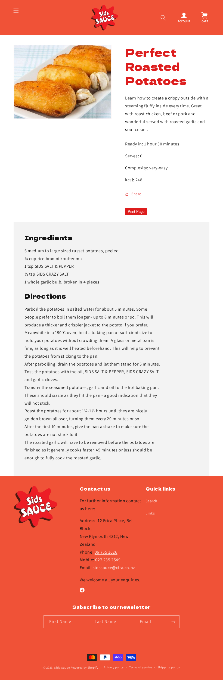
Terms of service (140, 667)
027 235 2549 (107, 560)
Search (151, 500)
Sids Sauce (62, 667)
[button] (15, 18)
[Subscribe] (173, 621)
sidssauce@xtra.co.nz (114, 567)
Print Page (136, 212)
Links (150, 513)
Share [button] (136, 193)
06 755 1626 (106, 552)
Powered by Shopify (84, 667)
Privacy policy (114, 667)
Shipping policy (168, 667)
